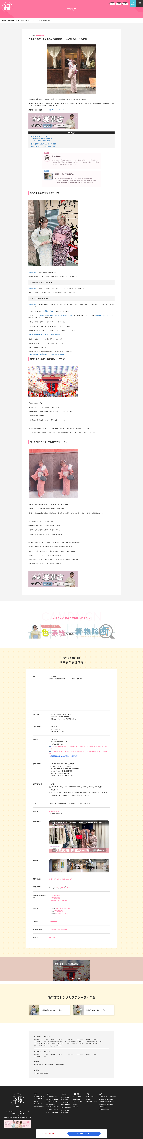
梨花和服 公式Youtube (104, 1109)
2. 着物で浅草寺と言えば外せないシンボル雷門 (42, 144)
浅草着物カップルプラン (49, 311)
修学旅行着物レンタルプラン (66, 315)
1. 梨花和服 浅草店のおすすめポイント (40, 136)
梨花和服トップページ (39, 1096)
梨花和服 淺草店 (58, 911)
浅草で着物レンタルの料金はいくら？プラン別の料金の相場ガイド (48, 354)
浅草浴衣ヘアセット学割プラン (75, 1054)
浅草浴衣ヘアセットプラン (58, 1054)
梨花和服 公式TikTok (103, 1107)
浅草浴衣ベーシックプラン (41, 1054)
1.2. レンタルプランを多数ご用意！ (40, 141)
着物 (57, 887)
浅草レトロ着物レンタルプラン (94, 1043)
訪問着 (63, 887)
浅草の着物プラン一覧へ (84, 1134)
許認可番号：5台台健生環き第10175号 (60, 879)
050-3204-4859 (54, 811)
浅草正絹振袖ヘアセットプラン (76, 1041)
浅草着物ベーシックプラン (41, 1039)
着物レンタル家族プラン (55, 1046)
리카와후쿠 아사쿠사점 (62, 913)
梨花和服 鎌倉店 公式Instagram (106, 1104)
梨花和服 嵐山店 (65, 1102)
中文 (119, 3)
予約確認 (36, 1101)
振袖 (68, 887)
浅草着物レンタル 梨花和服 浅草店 (64, 174)
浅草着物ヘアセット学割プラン (48, 315)
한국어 (125, 3)
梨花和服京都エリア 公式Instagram (107, 1096)
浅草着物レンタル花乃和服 (59, 900)
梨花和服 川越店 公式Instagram (106, 1101)
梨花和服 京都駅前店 (66, 1107)
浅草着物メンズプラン (40, 1041)
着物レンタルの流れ (38, 1104)
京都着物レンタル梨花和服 (59, 929)
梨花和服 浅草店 (32, 272)
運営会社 (75, 1104)
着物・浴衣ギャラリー (39, 1106)
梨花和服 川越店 (55, 895)
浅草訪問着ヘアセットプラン (94, 1041)
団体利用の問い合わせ (91, 1101)
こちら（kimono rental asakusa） (57, 110)
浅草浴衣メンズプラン (40, 1056)
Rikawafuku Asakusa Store (63, 908)
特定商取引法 (76, 1099)
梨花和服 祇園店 (65, 1099)
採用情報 (75, 1107)
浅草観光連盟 (53, 921)
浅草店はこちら (76, 978)
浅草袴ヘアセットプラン (58, 1043)
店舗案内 (64, 1094)
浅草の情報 (40, 35)
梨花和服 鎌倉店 (55, 898)
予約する (133, 4)
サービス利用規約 (77, 1096)
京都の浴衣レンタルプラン (52, 1109)
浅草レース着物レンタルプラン (75, 1043)
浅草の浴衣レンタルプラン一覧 (42, 1051)
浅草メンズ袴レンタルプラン (41, 1043)
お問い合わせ (89, 1099)
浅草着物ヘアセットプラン (102, 315)
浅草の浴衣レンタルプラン (52, 1107)
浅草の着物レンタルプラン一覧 (42, 1036)
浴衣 (51, 887)
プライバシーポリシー (78, 1101)
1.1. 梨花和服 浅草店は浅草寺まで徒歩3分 (42, 138)
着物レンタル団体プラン (40, 1046)
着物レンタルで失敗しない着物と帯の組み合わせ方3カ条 (44, 335)
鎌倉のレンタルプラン (51, 1104)
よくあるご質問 (90, 1096)
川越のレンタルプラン (51, 1101)
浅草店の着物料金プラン (52, 1099)
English (112, 3)
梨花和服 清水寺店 (65, 1105)
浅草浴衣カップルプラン (92, 1054)
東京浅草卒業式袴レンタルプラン (57, 1041)
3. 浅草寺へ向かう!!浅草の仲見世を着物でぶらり (42, 146)
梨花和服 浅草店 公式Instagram (106, 1099)
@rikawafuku (53, 937)
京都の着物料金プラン (51, 1096)
